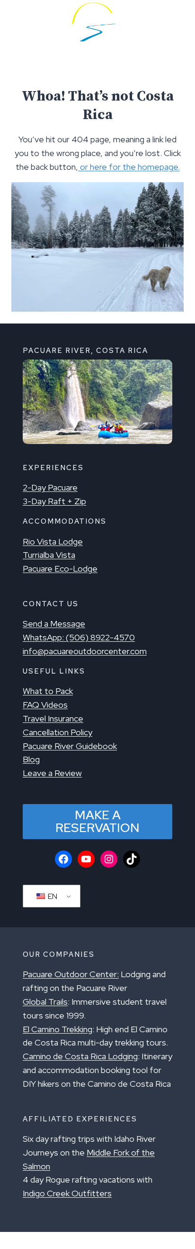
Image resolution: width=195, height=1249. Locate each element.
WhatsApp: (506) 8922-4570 (79, 637)
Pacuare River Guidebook (70, 745)
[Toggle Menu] (21, 22)
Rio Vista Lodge (53, 541)
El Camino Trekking (57, 1029)
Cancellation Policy (57, 732)
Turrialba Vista (49, 554)
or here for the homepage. (129, 166)
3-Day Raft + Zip (54, 501)
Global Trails (45, 1001)
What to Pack (48, 690)
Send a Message (54, 623)
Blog (31, 759)
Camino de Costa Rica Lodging (80, 1056)
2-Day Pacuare (50, 487)
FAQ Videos (45, 704)
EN (51, 896)
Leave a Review (52, 773)
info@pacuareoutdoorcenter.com (85, 651)
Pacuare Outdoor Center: (71, 974)
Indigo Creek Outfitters (67, 1193)
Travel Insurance (53, 718)
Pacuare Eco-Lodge (60, 568)
